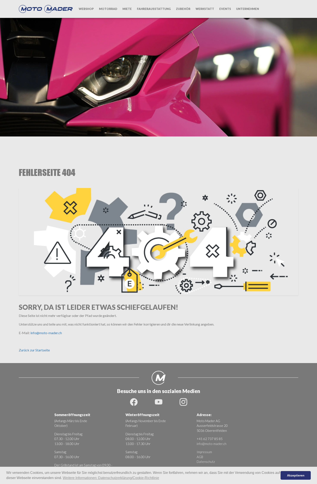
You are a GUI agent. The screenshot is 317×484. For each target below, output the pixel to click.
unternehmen (247, 9)
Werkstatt (205, 9)
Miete (127, 9)
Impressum (204, 452)
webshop (86, 9)
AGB (200, 457)
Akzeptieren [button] (295, 475)
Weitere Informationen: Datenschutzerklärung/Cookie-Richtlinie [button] (111, 478)
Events (225, 9)
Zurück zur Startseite (34, 350)
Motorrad (108, 9)
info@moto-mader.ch (46, 333)
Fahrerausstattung (154, 9)
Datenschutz (206, 462)
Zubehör (183, 9)
